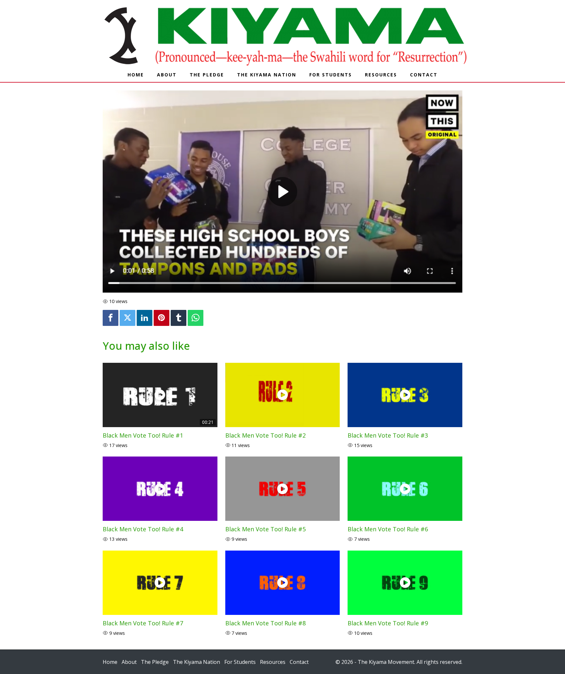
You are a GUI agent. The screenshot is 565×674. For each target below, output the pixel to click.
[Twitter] (127, 318)
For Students (330, 75)
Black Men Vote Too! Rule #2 (265, 435)
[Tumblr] (178, 318)
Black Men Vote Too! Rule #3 (388, 435)
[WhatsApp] (195, 318)
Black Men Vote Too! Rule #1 (143, 435)
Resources (381, 75)
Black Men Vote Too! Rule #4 (143, 529)
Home (136, 75)
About (167, 75)
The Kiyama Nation (266, 75)
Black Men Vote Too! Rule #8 (265, 623)
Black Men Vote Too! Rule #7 (143, 623)
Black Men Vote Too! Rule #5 (265, 529)
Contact (423, 75)
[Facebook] (110, 318)
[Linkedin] (144, 318)
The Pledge (207, 75)
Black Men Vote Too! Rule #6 (388, 529)
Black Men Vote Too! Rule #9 (388, 623)
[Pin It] (161, 318)
